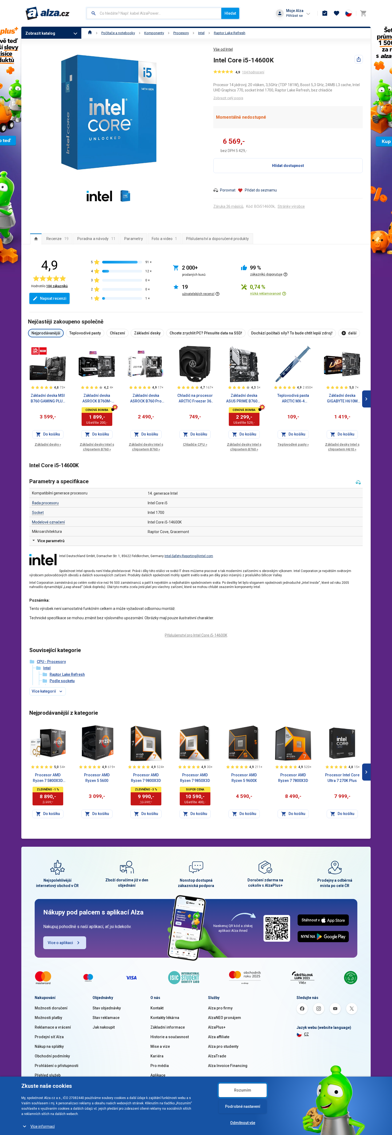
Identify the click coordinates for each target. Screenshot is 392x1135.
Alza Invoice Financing (227, 1066)
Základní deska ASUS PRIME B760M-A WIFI (244, 398)
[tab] (36, 238)
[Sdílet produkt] (358, 59)
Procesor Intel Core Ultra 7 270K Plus (342, 778)
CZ (306, 1034)
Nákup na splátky (49, 1046)
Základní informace (167, 1027)
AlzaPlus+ (217, 1027)
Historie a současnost (169, 1037)
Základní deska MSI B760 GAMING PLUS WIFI (48, 398)
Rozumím (242, 1090)
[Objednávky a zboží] (325, 13)
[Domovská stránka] (90, 33)
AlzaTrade (217, 1056)
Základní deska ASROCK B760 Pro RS (146, 398)
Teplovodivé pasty (293, 444)
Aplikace (157, 1075)
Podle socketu (62, 681)
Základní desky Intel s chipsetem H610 (342, 446)
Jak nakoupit (104, 1027)
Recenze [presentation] (57, 239)
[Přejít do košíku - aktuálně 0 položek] (363, 13)
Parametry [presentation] (133, 239)
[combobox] (154, 13)
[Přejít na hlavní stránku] (48, 13)
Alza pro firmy (220, 1008)
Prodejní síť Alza (49, 1037)
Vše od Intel (223, 49)
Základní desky (48, 444)
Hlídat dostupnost (288, 165)
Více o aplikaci (60, 943)
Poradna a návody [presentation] (96, 239)
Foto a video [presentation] (164, 239)
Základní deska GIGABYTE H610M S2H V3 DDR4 (342, 398)
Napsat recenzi (53, 298)
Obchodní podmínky (52, 1056)
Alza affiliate (218, 1037)
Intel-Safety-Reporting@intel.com (189, 556)
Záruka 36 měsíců (228, 206)
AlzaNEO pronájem (224, 1018)
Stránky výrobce (291, 206)
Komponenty (154, 33)
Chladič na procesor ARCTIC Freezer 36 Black (195, 398)
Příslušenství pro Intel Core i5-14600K (196, 635)
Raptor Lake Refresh (229, 33)
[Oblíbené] (336, 13)
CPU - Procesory (51, 662)
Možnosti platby (48, 1018)
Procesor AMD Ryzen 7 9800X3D (146, 778)
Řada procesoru (45, 503)
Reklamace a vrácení (53, 1027)
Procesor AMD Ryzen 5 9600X (244, 778)
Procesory (181, 33)
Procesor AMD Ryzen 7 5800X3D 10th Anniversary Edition (48, 778)
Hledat (230, 13)
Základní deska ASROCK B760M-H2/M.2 (96, 398)
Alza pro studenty (223, 1046)
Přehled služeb (48, 1075)
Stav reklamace (106, 1018)
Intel (201, 33)
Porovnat (227, 190)
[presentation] (36, 238)
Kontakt (156, 1008)
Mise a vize (160, 1046)
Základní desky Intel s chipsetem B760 (97, 446)
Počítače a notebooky (118, 33)
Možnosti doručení (51, 1008)
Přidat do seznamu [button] (261, 190)
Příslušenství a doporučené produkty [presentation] (217, 239)
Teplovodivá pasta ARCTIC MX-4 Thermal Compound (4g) (293, 398)
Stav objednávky (107, 1008)
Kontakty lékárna (164, 1018)
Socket (38, 512)
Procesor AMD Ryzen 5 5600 (97, 778)
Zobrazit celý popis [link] (228, 98)
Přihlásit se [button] (294, 16)
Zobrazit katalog (40, 33)
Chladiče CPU (195, 444)
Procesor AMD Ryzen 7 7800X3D (293, 778)
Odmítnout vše (242, 1123)
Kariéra (156, 1056)
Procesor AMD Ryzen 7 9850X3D (195, 778)
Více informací (42, 1126)
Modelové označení (48, 522)
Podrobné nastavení (242, 1106)
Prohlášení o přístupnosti (56, 1066)
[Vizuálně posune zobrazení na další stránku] (366, 398)
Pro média (159, 1066)
